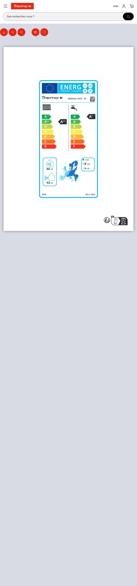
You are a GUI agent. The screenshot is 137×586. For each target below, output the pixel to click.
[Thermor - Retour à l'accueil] (22, 6)
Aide (115, 6)
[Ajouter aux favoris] (44, 32)
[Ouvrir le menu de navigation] (5, 6)
